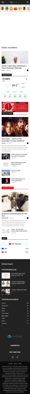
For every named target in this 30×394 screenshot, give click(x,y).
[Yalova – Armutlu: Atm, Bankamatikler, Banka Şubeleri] (6, 231)
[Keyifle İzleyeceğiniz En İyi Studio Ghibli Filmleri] (6, 181)
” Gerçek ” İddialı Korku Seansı (19, 289)
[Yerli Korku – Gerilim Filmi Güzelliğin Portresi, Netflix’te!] (15, 127)
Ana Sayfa (4, 14)
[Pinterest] (17, 357)
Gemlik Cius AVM (15, 170)
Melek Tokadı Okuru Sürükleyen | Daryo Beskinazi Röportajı (14, 67)
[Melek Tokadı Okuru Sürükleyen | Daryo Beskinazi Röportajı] (15, 57)
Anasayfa (10, 363)
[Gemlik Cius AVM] (6, 173)
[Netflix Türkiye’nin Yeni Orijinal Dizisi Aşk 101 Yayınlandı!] (6, 156)
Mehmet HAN (5, 218)
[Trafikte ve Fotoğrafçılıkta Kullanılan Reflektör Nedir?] (6, 284)
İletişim (20, 363)
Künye (15, 363)
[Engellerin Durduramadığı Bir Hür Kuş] (15, 202)
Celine (3, 70)
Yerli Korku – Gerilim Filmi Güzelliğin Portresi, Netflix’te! (13, 140)
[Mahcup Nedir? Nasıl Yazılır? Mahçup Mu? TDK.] (6, 165)
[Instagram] (12, 357)
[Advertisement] (15, 31)
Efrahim (4, 143)
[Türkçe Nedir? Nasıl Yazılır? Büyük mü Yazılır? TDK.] (6, 276)
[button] (2, 2)
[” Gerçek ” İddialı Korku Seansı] (6, 292)
